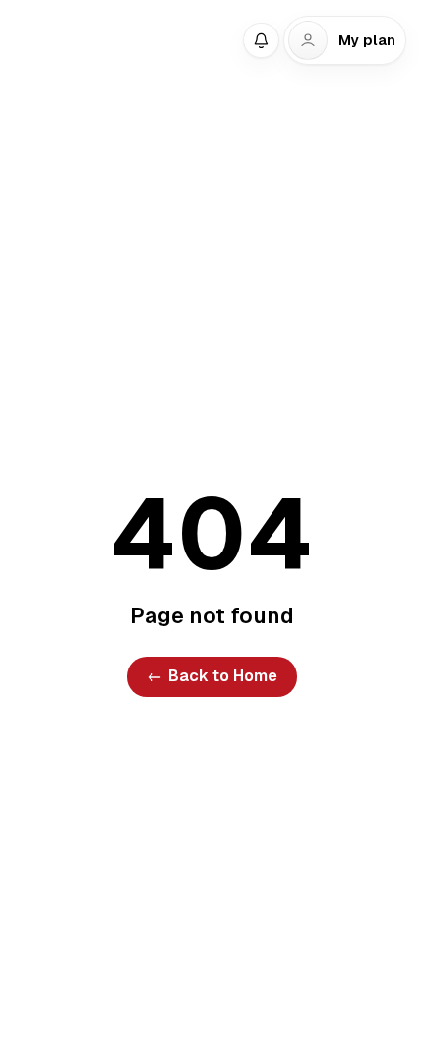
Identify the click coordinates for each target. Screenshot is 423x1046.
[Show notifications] (260, 40)
